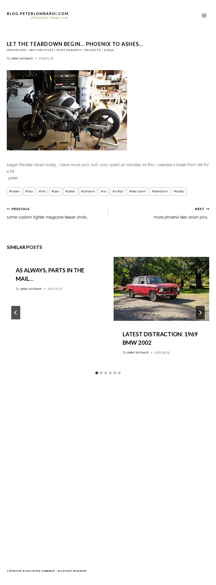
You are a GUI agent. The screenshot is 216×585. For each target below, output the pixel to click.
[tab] (96, 373)
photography (69, 50)
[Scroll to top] (202, 578)
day (29, 191)
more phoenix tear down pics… (181, 213)
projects (92, 50)
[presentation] (161, 289)
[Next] (200, 312)
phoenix (88, 191)
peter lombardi (22, 58)
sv (104, 191)
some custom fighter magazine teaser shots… (48, 213)
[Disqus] (108, 470)
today (179, 191)
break (14, 191)
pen (55, 191)
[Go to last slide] (15, 312)
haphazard (16, 50)
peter (70, 191)
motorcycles (41, 50)
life (42, 191)
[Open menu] (204, 15)
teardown (160, 191)
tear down (137, 191)
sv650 (109, 50)
